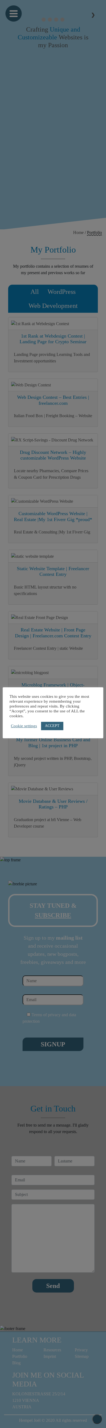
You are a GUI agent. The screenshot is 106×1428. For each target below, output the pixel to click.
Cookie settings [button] (24, 726)
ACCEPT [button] (52, 726)
